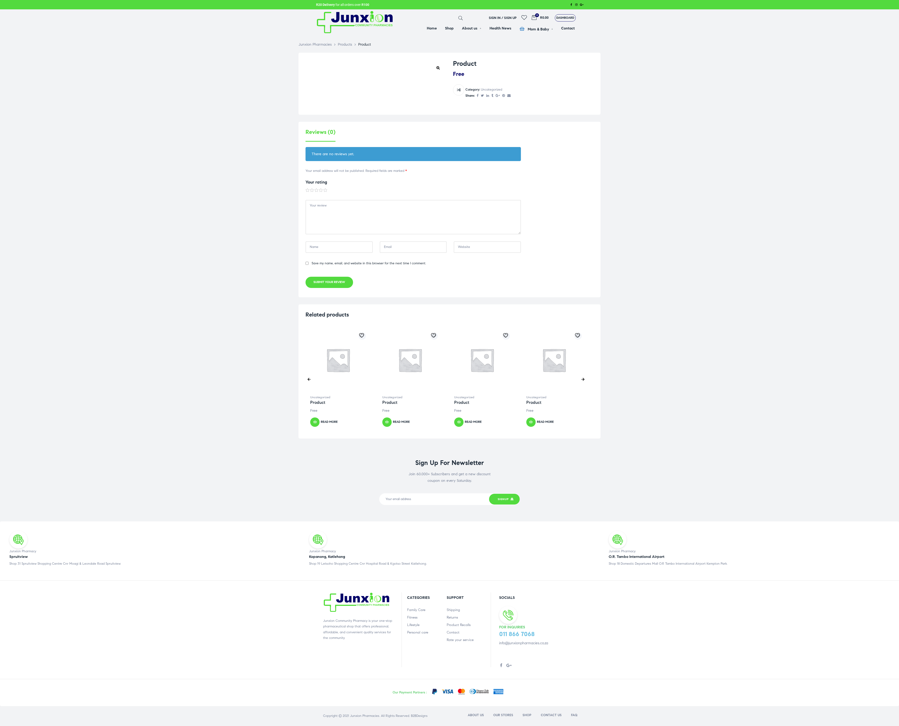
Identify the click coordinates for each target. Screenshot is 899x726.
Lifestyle (413, 625)
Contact (453, 632)
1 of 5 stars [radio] (308, 190)
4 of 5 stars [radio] (321, 190)
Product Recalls (459, 625)
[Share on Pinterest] (503, 95)
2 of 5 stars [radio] (312, 190)
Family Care (416, 610)
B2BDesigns (418, 716)
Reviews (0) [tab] (320, 132)
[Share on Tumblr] (492, 95)
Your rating (316, 182)
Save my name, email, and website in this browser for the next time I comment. (369, 263)
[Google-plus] (581, 4)
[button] (565, 18)
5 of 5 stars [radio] (325, 190)
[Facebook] (571, 4)
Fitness (412, 617)
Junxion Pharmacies (364, 716)
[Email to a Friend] (509, 95)
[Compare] (458, 90)
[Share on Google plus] (497, 95)
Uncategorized (491, 90)
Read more (329, 422)
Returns (452, 617)
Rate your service (460, 640)
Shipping (453, 610)
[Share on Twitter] (482, 95)
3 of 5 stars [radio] (316, 190)
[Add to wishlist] (362, 336)
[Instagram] (576, 4)
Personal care (417, 632)
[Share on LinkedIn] (487, 95)
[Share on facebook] (477, 95)
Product (317, 402)
